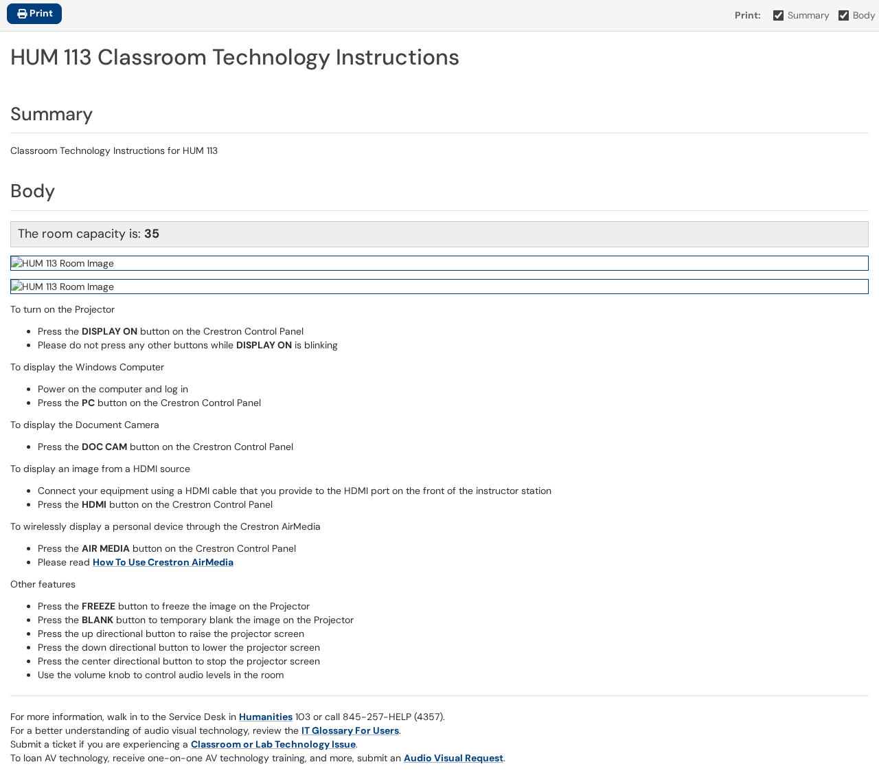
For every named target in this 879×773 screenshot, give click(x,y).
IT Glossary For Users (350, 730)
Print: (748, 15)
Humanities (266, 716)
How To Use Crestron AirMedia (163, 562)
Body (864, 15)
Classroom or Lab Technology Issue (273, 744)
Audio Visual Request (453, 758)
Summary (809, 15)
